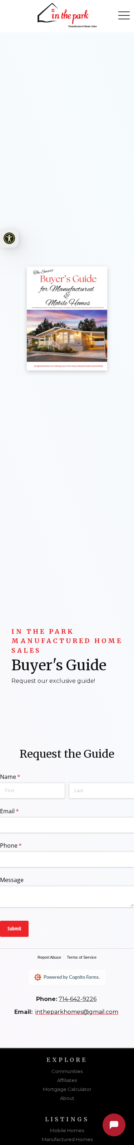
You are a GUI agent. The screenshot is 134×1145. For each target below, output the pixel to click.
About (67, 1098)
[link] (9, 238)
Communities (67, 1071)
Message (12, 880)
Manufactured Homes (67, 1139)
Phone (22, 845)
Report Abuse (49, 957)
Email (21, 811)
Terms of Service (81, 957)
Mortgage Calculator (67, 1089)
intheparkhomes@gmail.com (76, 1012)
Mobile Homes (67, 1130)
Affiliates (67, 1080)
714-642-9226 (77, 999)
